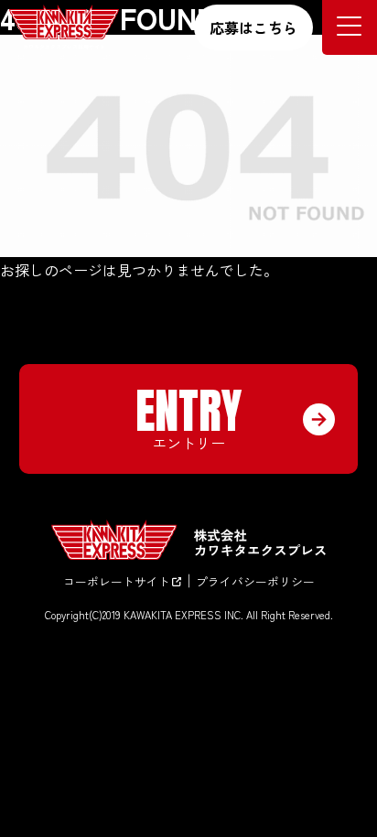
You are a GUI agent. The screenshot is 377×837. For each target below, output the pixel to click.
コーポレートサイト (116, 581)
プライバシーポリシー (255, 581)
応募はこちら (253, 27)
